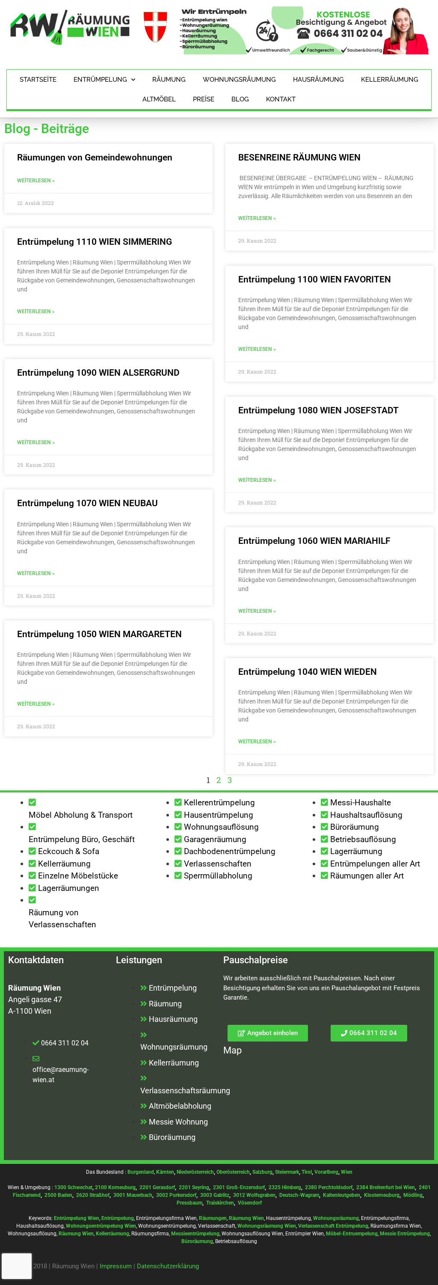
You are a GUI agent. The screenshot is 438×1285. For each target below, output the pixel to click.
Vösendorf (250, 1203)
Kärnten (165, 1172)
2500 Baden (58, 1195)
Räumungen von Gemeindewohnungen (94, 157)
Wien (346, 1172)
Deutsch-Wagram (299, 1195)
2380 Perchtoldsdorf (328, 1187)
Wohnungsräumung (239, 79)
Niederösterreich (195, 1172)
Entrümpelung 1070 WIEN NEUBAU (87, 503)
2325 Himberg (285, 1187)
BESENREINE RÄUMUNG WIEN (299, 157)
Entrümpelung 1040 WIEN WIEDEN (307, 672)
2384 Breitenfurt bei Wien (385, 1187)
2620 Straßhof (93, 1195)
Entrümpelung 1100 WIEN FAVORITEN (314, 279)
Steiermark (287, 1172)
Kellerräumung (389, 79)
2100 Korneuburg (115, 1187)
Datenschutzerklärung (168, 1266)
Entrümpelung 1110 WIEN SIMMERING (94, 242)
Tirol (307, 1172)
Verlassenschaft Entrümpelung (333, 1226)
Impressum (116, 1266)
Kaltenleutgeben (341, 1195)
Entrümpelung (100, 79)
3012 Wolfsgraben (254, 1195)
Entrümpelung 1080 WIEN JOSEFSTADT (318, 410)
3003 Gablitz (214, 1195)
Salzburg (262, 1172)
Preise (203, 99)
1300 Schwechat (73, 1187)
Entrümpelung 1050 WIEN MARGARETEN (99, 634)
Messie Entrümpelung (405, 1234)
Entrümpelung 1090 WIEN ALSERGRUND (98, 373)
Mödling (413, 1195)
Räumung (169, 79)
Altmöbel (159, 99)
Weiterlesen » (36, 181)
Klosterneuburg (382, 1195)
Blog (240, 99)
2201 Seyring (194, 1187)
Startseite (38, 79)
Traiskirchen (220, 1203)
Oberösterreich (233, 1172)
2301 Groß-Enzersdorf (239, 1187)
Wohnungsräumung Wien (266, 1226)
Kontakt (281, 99)
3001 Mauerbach (132, 1195)
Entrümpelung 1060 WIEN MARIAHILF (314, 541)
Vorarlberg (326, 1172)
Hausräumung (318, 79)
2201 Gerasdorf (156, 1187)
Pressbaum (189, 1203)
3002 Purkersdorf (176, 1195)
